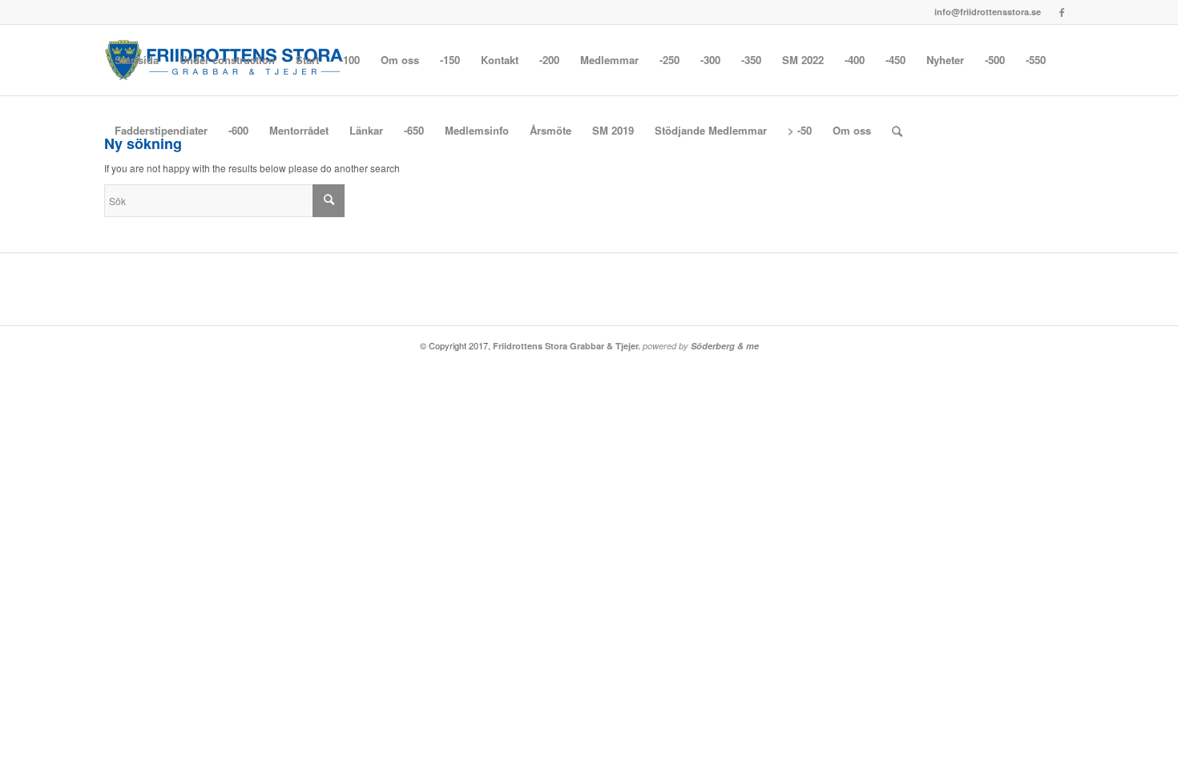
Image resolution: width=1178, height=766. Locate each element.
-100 (350, 59)
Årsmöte (550, 130)
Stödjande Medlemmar (711, 130)
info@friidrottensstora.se (987, 12)
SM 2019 (613, 130)
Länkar (366, 130)
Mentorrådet (299, 130)
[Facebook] (1062, 12)
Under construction (227, 59)
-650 (414, 130)
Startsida (137, 59)
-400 (855, 59)
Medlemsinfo (477, 130)
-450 (896, 59)
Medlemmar (609, 59)
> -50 (800, 130)
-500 (995, 59)
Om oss (400, 59)
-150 (450, 59)
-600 (238, 130)
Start (307, 59)
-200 (549, 59)
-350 (751, 59)
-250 (670, 59)
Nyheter (945, 59)
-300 (710, 59)
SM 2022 (803, 59)
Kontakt (499, 59)
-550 (1036, 59)
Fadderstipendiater (161, 130)
